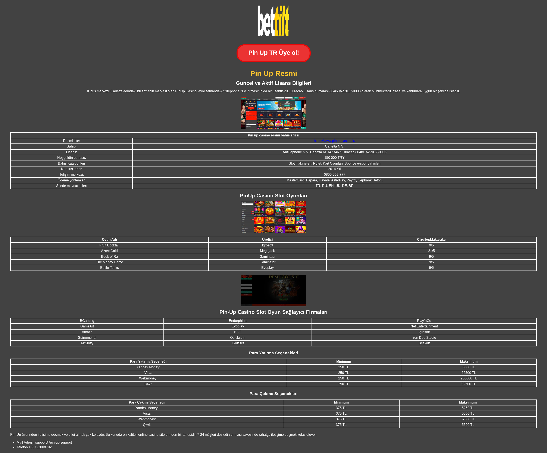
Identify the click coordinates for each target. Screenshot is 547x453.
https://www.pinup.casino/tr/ (334, 141)
